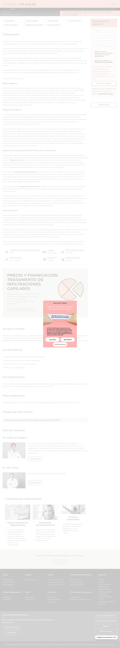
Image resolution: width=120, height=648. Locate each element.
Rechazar (68, 339)
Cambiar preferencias (60, 344)
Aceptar (52, 339)
